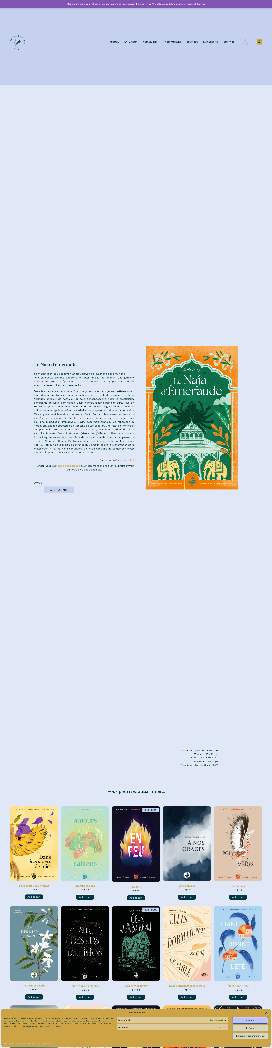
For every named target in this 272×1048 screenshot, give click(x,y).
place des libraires (68, 465)
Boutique (192, 42)
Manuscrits (210, 42)
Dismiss (200, 4)
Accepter (250, 1020)
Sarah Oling (127, 459)
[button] (266, 1012)
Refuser (250, 1028)
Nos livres (150, 42)
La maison (131, 42)
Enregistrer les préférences (250, 1036)
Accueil (114, 42)
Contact (229, 42)
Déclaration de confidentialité (36, 1043)
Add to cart (59, 489)
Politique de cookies (13, 1043)
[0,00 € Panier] (246, 42)
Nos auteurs (173, 42)
